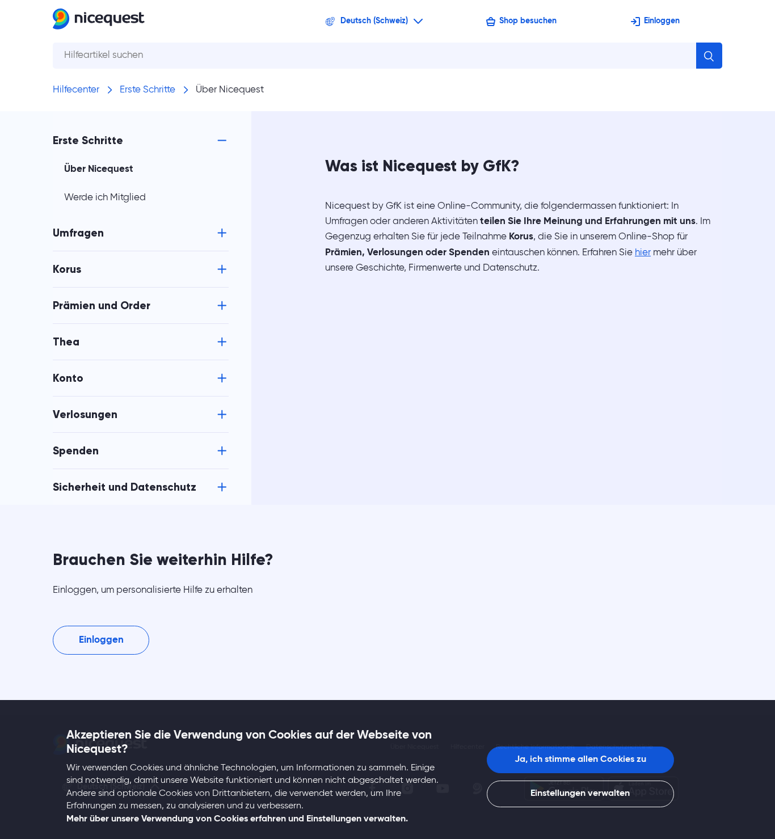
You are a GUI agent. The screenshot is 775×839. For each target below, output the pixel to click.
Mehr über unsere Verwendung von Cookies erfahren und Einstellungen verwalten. (237, 819)
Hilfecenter (76, 90)
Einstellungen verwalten (580, 793)
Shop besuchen (528, 21)
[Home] (99, 21)
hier (643, 253)
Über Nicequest (230, 90)
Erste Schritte (147, 90)
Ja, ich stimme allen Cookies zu (580, 759)
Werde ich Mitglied (105, 198)
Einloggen (662, 21)
